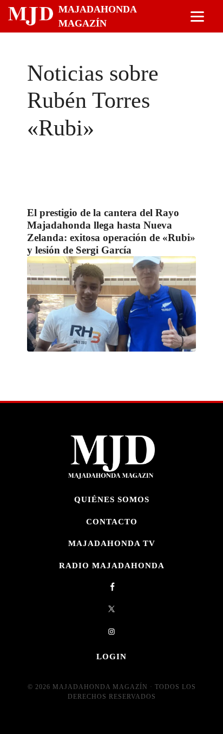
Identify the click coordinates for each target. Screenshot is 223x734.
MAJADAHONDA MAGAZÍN (97, 16)
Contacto (111, 521)
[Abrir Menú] (197, 16)
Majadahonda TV (111, 543)
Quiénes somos (111, 499)
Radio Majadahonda (112, 565)
